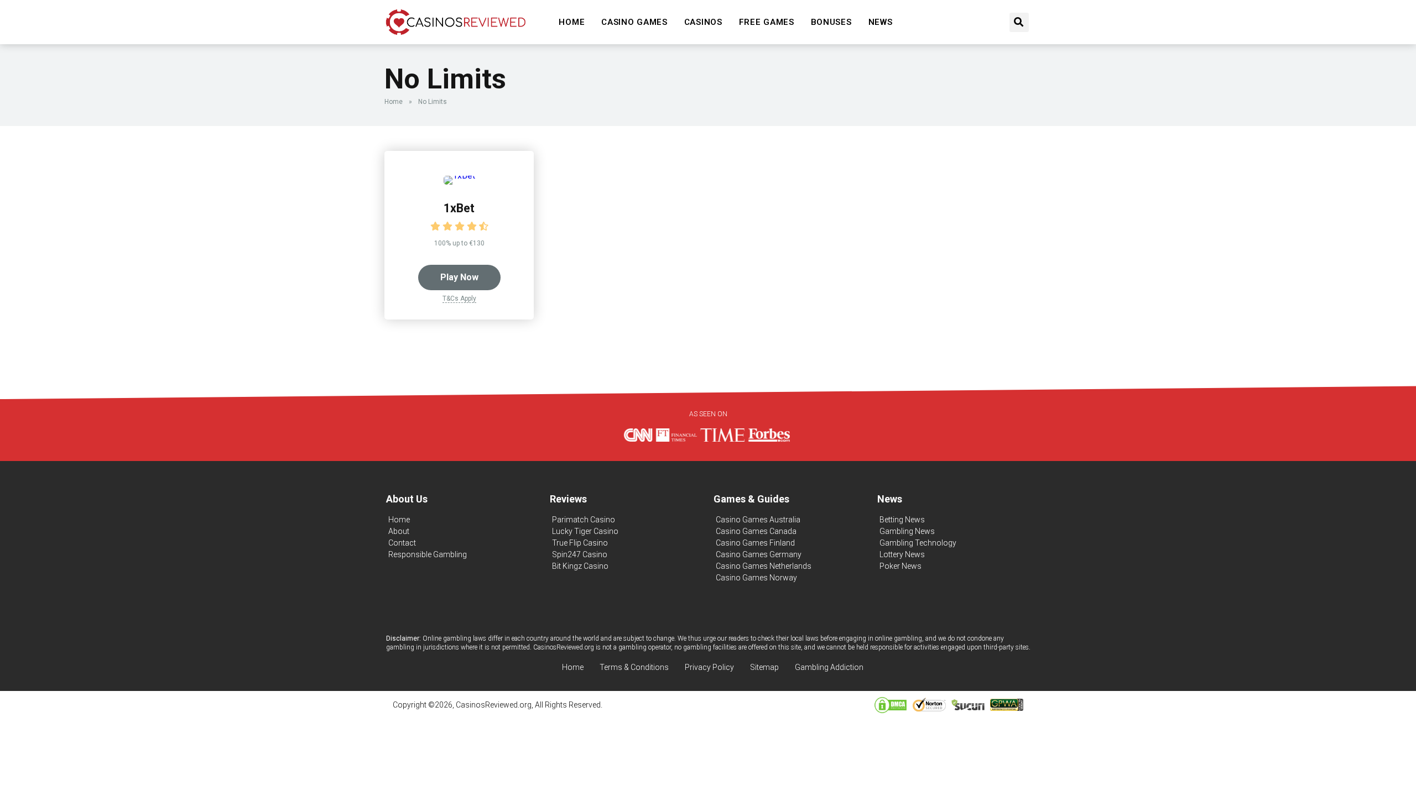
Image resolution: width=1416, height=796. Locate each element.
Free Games (766, 22)
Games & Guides (751, 499)
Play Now (459, 277)
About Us (407, 499)
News (880, 22)
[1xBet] (459, 175)
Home (572, 22)
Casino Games (634, 22)
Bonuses (831, 22)
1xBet (459, 208)
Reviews (568, 499)
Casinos (703, 22)
